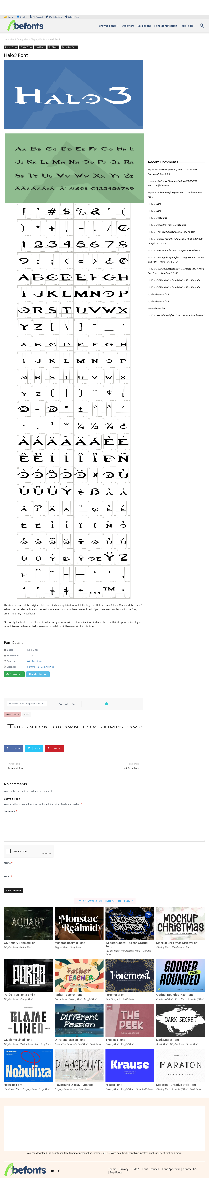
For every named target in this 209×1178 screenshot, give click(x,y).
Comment (10, 811)
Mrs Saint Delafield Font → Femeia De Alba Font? (180, 315)
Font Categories (19, 39)
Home (5, 39)
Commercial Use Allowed (40, 666)
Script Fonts (44, 1089)
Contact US (190, 1169)
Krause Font (113, 1084)
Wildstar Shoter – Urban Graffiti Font (126, 944)
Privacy (124, 1169)
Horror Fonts (192, 1044)
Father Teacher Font (68, 994)
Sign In (9, 17)
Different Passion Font (70, 1039)
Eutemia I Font (16, 768)
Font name (161, 217)
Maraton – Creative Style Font (176, 1084)
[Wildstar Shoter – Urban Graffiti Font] (129, 923)
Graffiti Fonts (26, 47)
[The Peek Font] (129, 1020)
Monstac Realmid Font (70, 943)
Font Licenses (150, 1169)
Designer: (12, 661)
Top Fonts (116, 1172)
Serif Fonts (53, 47)
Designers (128, 26)
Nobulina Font (13, 1084)
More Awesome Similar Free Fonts (106, 901)
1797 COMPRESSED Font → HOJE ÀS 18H (175, 231)
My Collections (55, 17)
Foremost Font (115, 994)
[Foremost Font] (129, 975)
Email (8, 876)
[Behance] (52, 1171)
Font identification (165, 26)
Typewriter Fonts (69, 47)
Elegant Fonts (62, 947)
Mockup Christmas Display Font (177, 943)
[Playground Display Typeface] (79, 1065)
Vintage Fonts (26, 999)
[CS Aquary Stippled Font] (28, 923)
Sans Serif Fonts (196, 999)
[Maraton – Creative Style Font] (180, 1065)
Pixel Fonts (40, 47)
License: (11, 666)
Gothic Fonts (25, 947)
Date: (10, 649)
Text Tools (186, 26)
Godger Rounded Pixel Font (174, 994)
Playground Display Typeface (74, 1084)
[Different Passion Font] (79, 1020)
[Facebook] (58, 1171)
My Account (38, 17)
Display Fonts (38, 39)
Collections (144, 26)
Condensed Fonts (165, 999)
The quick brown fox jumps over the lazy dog (75, 726)
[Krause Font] (129, 1065)
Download (16, 674)
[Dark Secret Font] (180, 1020)
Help (158, 203)
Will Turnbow (34, 661)
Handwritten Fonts (130, 950)
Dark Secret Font (167, 1039)
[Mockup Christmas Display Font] (180, 923)
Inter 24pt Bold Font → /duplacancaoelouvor (178, 250)
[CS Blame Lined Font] (28, 1020)
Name (8, 862)
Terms (112, 1169)
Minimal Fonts (81, 1044)
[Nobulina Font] (28, 1065)
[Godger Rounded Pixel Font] (180, 975)
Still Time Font (131, 768)
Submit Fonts (73, 17)
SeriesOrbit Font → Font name (171, 224)
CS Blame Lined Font (18, 1039)
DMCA (135, 1169)
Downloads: (13, 655)
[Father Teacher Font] (79, 975)
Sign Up (21, 17)
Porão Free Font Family (19, 994)
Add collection (39, 674)
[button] (202, 26)
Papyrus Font (162, 294)
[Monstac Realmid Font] (79, 923)
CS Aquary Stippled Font (20, 943)
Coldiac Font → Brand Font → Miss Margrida (178, 280)
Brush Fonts (61, 999)
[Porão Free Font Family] (28, 975)
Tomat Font (160, 308)
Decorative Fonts (63, 1044)
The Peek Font (115, 1039)
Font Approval (171, 1169)
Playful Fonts (91, 999)
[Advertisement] (172, 99)
